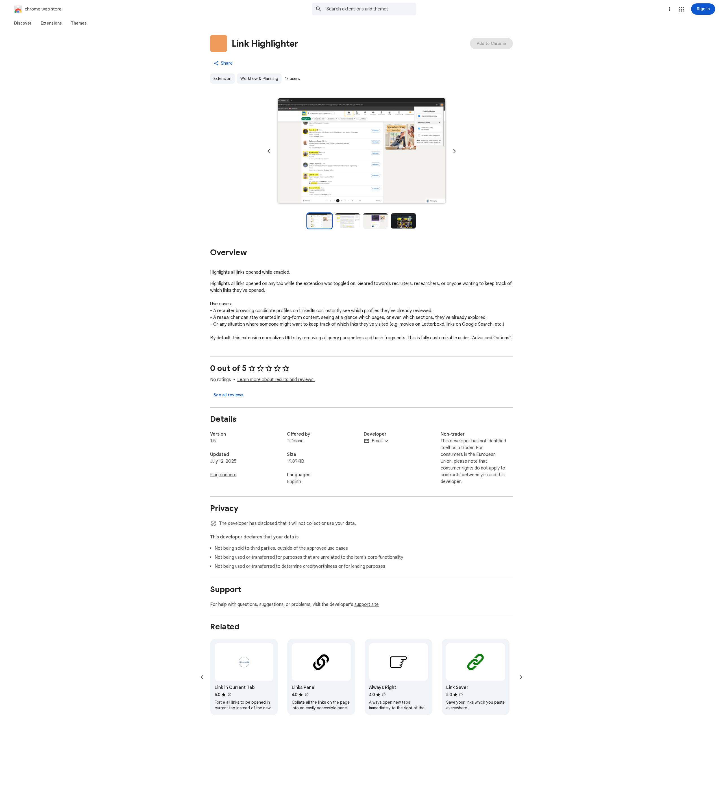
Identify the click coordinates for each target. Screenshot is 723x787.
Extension (222, 78)
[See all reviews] (228, 395)
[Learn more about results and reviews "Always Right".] (384, 694)
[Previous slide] (269, 151)
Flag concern (223, 475)
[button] (681, 9)
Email (377, 441)
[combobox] (371, 9)
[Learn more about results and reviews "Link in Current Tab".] (229, 694)
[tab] (23, 23)
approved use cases (327, 548)
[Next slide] (454, 151)
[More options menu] (669, 9)
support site (366, 604)
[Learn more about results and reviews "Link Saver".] (461, 694)
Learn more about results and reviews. (276, 379)
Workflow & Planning (259, 78)
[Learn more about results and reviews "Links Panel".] (306, 694)
